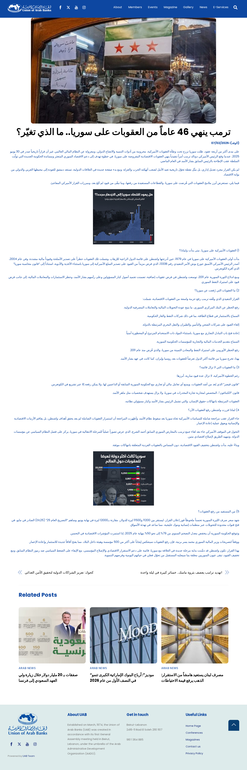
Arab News (27, 668)
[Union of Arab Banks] (29, 10)
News (203, 7)
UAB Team (29, 756)
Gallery (188, 7)
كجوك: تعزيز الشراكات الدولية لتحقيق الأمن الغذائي (59, 572)
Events (152, 7)
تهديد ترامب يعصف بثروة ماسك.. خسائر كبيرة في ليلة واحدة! (181, 572)
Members (135, 7)
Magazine (170, 7)
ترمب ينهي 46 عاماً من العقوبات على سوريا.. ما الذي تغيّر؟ (123, 132)
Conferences (194, 733)
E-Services (220, 7)
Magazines (193, 739)
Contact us (193, 746)
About (117, 7)
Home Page (193, 726)
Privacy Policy (194, 753)
